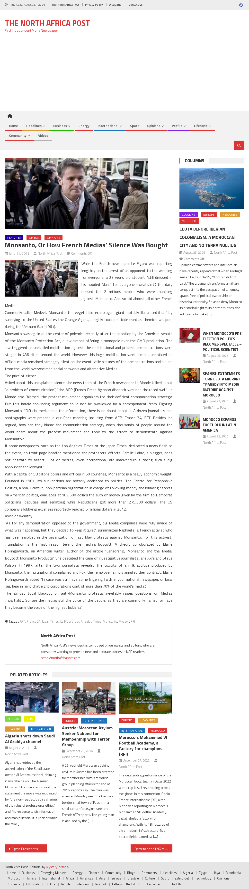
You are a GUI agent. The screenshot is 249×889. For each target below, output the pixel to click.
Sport (134, 125)
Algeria (13, 718)
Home (13, 125)
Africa (70, 878)
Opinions (153, 125)
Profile (177, 125)
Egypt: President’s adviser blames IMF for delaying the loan (29, 848)
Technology (203, 878)
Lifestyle (201, 125)
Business (60, 125)
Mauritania (233, 872)
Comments (149, 872)
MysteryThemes (57, 866)
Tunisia (31, 878)
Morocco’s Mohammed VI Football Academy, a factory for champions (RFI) (143, 745)
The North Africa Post (65, 4)
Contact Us (135, 4)
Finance (94, 872)
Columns (194, 160)
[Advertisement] (124, 75)
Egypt (203, 872)
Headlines (34, 125)
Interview (83, 884)
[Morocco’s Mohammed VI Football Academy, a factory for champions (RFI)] (145, 698)
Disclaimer (116, 4)
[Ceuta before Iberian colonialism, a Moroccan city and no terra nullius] (211, 188)
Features (14, 237)
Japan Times (50, 621)
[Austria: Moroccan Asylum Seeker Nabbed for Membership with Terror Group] (89, 698)
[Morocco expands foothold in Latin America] (189, 421)
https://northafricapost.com (60, 657)
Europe (70, 720)
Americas (86, 878)
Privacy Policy (94, 4)
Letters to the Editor (126, 884)
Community (18, 135)
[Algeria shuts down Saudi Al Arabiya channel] (32, 697)
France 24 (33, 621)
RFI (133, 621)
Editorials (32, 884)
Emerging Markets (54, 872)
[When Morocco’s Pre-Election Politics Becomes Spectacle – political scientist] (189, 335)
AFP (22, 621)
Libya (216, 872)
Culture (150, 878)
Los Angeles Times (88, 621)
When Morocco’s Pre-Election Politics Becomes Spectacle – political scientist (223, 341)
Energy (84, 125)
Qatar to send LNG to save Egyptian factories (153, 848)
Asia (30, 718)
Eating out (182, 878)
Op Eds (34, 237)
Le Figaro (66, 621)
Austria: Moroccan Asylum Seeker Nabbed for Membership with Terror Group (87, 736)
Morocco (158, 730)
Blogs (131, 872)
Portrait (100, 884)
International (108, 125)
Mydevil (124, 621)
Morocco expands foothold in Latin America (219, 425)
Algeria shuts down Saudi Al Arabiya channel (30, 739)
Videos (43, 135)
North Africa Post (50, 253)
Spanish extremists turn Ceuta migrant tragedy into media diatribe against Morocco (222, 384)
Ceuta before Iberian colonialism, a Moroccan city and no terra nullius (207, 237)
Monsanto (110, 621)
